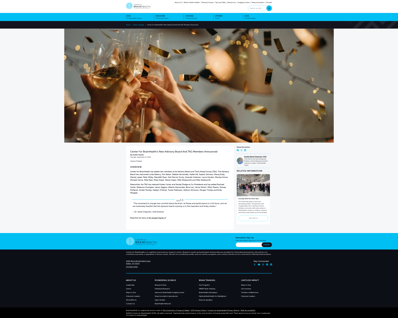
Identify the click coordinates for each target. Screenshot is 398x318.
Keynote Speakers (206, 300)
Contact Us (130, 304)
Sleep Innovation (258, 2)
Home (128, 25)
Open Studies (160, 300)
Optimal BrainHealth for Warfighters (212, 296)
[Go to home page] (141, 241)
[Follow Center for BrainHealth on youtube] (259, 264)
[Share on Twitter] (241, 150)
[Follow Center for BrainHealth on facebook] (267, 264)
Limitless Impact (250, 280)
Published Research (162, 289)
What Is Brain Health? (192, 2)
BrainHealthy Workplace (208, 292)
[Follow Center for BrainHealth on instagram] (263, 264)
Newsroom (231, 2)
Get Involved (246, 289)
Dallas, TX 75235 (133, 264)
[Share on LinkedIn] (245, 150)
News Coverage (138, 25)
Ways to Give (131, 292)
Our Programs (204, 285)
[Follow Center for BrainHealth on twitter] (255, 264)
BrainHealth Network (163, 304)
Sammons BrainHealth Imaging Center (169, 292)
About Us (178, 2)
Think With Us (253, 218)
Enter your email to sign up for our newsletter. (251, 240)
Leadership (130, 285)
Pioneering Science (165, 280)
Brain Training (207, 280)
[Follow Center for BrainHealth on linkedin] (271, 264)
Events (128, 289)
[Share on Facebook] (238, 150)
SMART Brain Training (207, 289)
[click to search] (269, 8)
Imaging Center (244, 2)
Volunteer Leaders (133, 296)
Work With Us (131, 300)
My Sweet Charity (156, 218)
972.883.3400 (132, 267)
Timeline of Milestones (249, 292)
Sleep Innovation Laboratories (166, 296)
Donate (269, 2)
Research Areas (207, 2)
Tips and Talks (220, 2)
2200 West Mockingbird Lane (138, 261)
